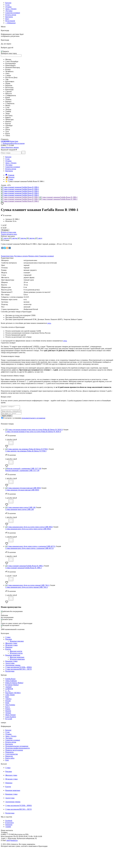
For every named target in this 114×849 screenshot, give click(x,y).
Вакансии (9, 756)
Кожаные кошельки (12, 655)
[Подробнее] (6, 444)
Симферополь (10, 95)
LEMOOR (9, 689)
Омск (7, 73)
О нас (7, 5)
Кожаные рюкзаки (17, 641)
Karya (7, 707)
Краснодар (9, 89)
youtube (8, 827)
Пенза (7, 129)
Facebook (8, 821)
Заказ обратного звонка (10, 147)
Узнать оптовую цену (9, 234)
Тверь (7, 113)
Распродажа (9, 671)
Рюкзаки (8, 639)
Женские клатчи (16, 651)
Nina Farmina (10, 705)
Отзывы (8, 7)
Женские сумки (11, 643)
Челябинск (9, 71)
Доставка (8, 11)
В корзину (5, 230)
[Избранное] (2, 204)
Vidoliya (8, 699)
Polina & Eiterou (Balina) (14, 683)
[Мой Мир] (10, 248)
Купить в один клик (8, 232)
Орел (7, 127)
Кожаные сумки (11, 661)
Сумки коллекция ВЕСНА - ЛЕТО (18, 669)
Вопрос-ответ (33, 256)
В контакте (9, 823)
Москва (8, 59)
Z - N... (8, 691)
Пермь (7, 83)
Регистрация (10, 21)
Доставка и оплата (21, 256)
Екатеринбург (10, 63)
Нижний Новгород (12, 67)
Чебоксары (9, 119)
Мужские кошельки (17, 659)
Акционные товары (12, 665)
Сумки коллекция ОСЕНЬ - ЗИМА (18, 667)
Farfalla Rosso (10, 679)
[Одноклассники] (7, 248)
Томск (7, 135)
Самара (8, 75)
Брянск (8, 117)
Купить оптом (10, 15)
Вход (7, 19)
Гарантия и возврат (12, 13)
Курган (8, 123)
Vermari (8, 713)
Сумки (7, 637)
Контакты (9, 17)
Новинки (8, 647)
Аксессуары (9, 663)
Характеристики (7, 256)
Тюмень (8, 99)
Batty (7, 697)
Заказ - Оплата (10, 9)
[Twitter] (5, 248)
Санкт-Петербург (11, 61)
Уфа (6, 79)
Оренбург (9, 125)
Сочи (7, 107)
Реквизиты (9, 752)
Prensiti (8, 701)
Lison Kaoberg (10, 717)
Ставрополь (9, 103)
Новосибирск (10, 65)
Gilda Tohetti (10, 695)
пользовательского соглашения (33, 418)
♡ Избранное (10, 23)
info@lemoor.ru (12, 840)
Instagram (8, 825)
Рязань (7, 105)
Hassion (8, 711)
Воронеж (8, 85)
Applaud (8, 687)
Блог (7, 760)
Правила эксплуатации (14, 750)
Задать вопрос (7, 415)
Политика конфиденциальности (17, 748)
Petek (7, 703)
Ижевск (8, 121)
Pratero (7, 709)
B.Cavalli (8, 719)
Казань (8, 69)
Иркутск (8, 93)
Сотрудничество (11, 754)
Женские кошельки (17, 657)
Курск (7, 133)
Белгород (8, 115)
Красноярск (9, 81)
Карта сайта (9, 758)
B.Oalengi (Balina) (12, 685)
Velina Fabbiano (11, 681)
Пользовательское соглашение (16, 746)
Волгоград (9, 87)
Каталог (8, 3)
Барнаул (8, 101)
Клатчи (8, 649)
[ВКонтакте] (2, 248)
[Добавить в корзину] (10, 443)
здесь (49, 323)
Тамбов (8, 111)
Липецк (8, 109)
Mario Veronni (10, 715)
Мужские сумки (11, 645)
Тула (7, 131)
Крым (7, 97)
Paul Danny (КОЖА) (13, 693)
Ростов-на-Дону (11, 77)
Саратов (8, 91)
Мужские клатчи (16, 653)
